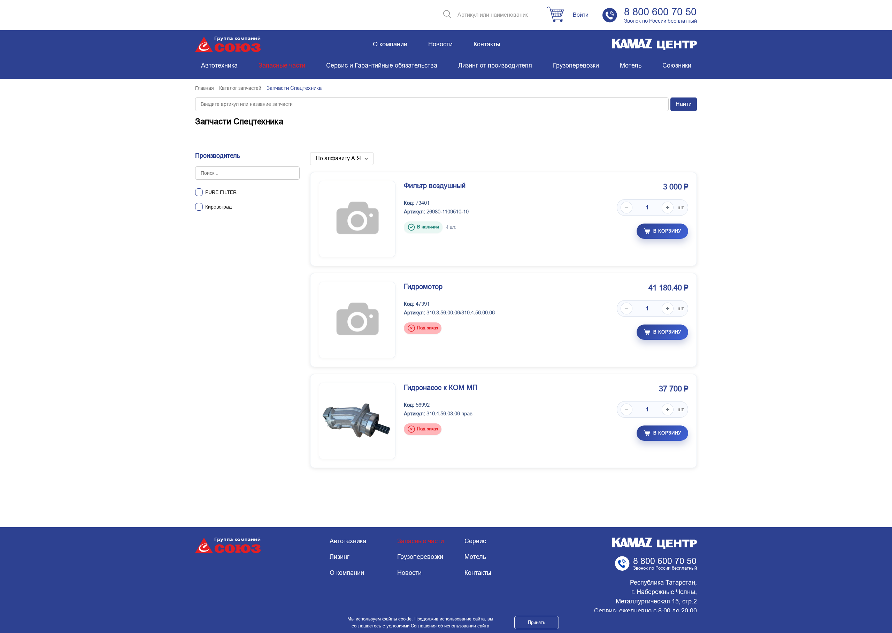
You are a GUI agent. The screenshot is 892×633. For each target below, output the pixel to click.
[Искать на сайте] (447, 15)
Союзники (676, 65)
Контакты (487, 44)
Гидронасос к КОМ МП (440, 387)
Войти (581, 15)
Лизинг (339, 556)
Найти (684, 104)
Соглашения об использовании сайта (450, 625)
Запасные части (282, 65)
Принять (536, 622)
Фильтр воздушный (435, 185)
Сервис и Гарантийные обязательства (381, 65)
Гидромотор (423, 286)
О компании (390, 44)
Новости (440, 44)
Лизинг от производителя (495, 65)
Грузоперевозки (576, 65)
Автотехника (219, 65)
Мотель (630, 65)
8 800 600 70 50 (660, 11)
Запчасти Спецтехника (239, 121)
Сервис (475, 541)
